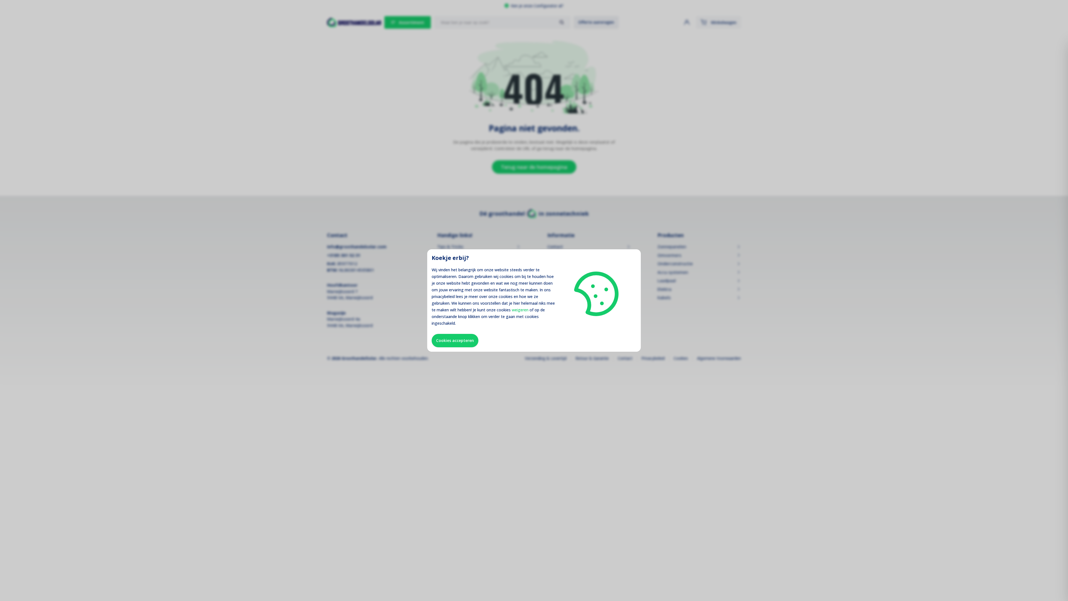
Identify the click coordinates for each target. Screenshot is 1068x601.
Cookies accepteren (455, 340)
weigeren (520, 309)
